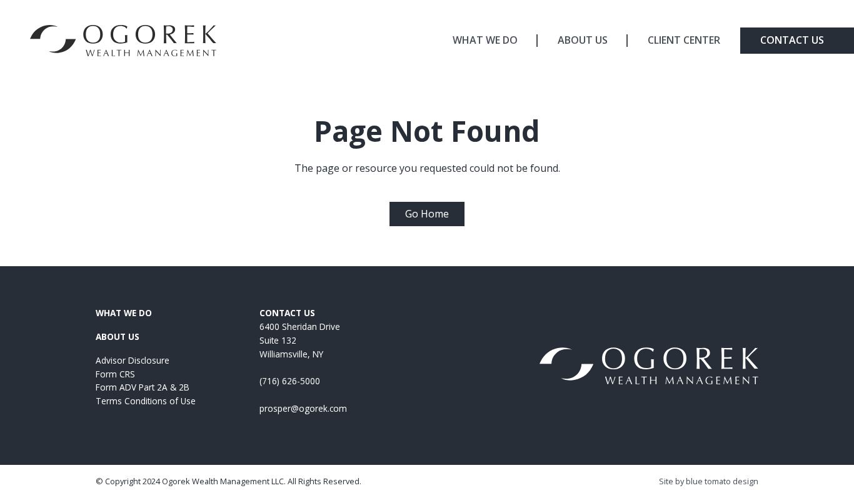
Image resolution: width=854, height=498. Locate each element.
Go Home (427, 214)
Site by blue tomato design (708, 481)
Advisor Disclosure (132, 360)
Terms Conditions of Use (146, 401)
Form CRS (115, 374)
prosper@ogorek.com (303, 408)
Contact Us (792, 40)
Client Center (684, 40)
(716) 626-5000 (289, 381)
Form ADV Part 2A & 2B (142, 387)
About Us (583, 40)
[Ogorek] (123, 40)
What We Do (485, 40)
